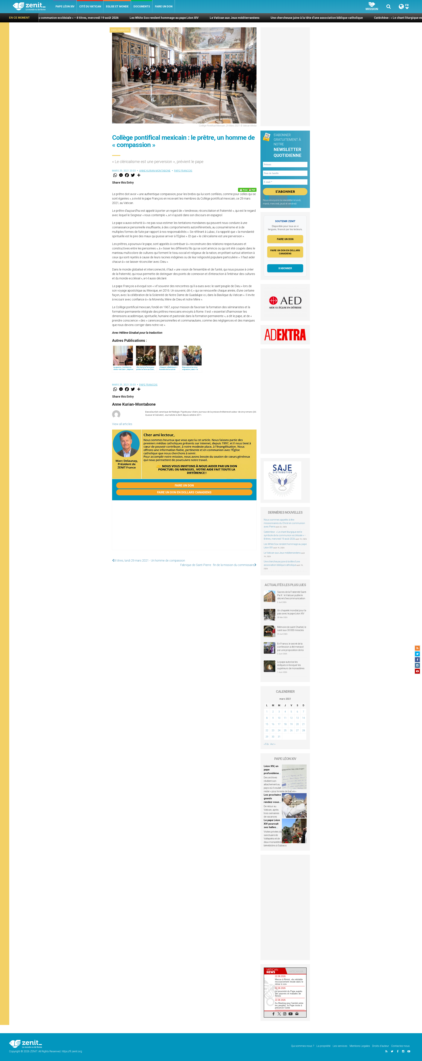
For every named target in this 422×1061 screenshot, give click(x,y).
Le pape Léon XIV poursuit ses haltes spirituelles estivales (272, 827)
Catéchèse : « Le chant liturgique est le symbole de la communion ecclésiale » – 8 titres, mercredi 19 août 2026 (285, 535)
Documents (142, 6)
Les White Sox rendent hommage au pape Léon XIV (72, 17)
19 (291, 724)
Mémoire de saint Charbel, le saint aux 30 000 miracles (291, 629)
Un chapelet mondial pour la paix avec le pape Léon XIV (291, 612)
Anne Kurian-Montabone (155, 170)
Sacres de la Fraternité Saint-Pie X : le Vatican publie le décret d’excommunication (292, 595)
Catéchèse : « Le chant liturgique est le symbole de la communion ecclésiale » (335, 17)
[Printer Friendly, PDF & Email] (247, 190)
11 (285, 718)
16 (273, 724)
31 (279, 736)
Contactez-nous (400, 1046)
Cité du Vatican (90, 6)
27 (297, 730)
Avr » (272, 744)
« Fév (266, 744)
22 (267, 730)
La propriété (323, 1046)
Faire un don (163, 6)
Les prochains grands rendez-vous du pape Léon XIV (272, 801)
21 (303, 724)
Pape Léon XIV (65, 6)
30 (273, 736)
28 (303, 730)
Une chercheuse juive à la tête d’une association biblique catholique (225, 17)
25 (285, 730)
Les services (340, 1046)
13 (297, 718)
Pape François (120, 30)
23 (273, 730)
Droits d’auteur (380, 1046)
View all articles (122, 424)
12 (291, 718)
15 (267, 724)
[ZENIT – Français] (33, 6)
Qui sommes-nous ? (302, 1046)
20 (297, 724)
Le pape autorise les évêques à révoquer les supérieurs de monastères (290, 665)
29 (267, 736)
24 (279, 730)
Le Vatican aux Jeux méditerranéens (143, 17)
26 (291, 730)
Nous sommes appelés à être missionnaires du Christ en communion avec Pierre (284, 523)
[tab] (274, 971)
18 (285, 724)
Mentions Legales (360, 1046)
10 (279, 718)
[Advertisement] (184, 528)
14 (303, 718)
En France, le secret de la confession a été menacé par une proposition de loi (290, 646)
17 (279, 724)
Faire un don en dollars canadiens (184, 492)
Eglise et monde (117, 6)
